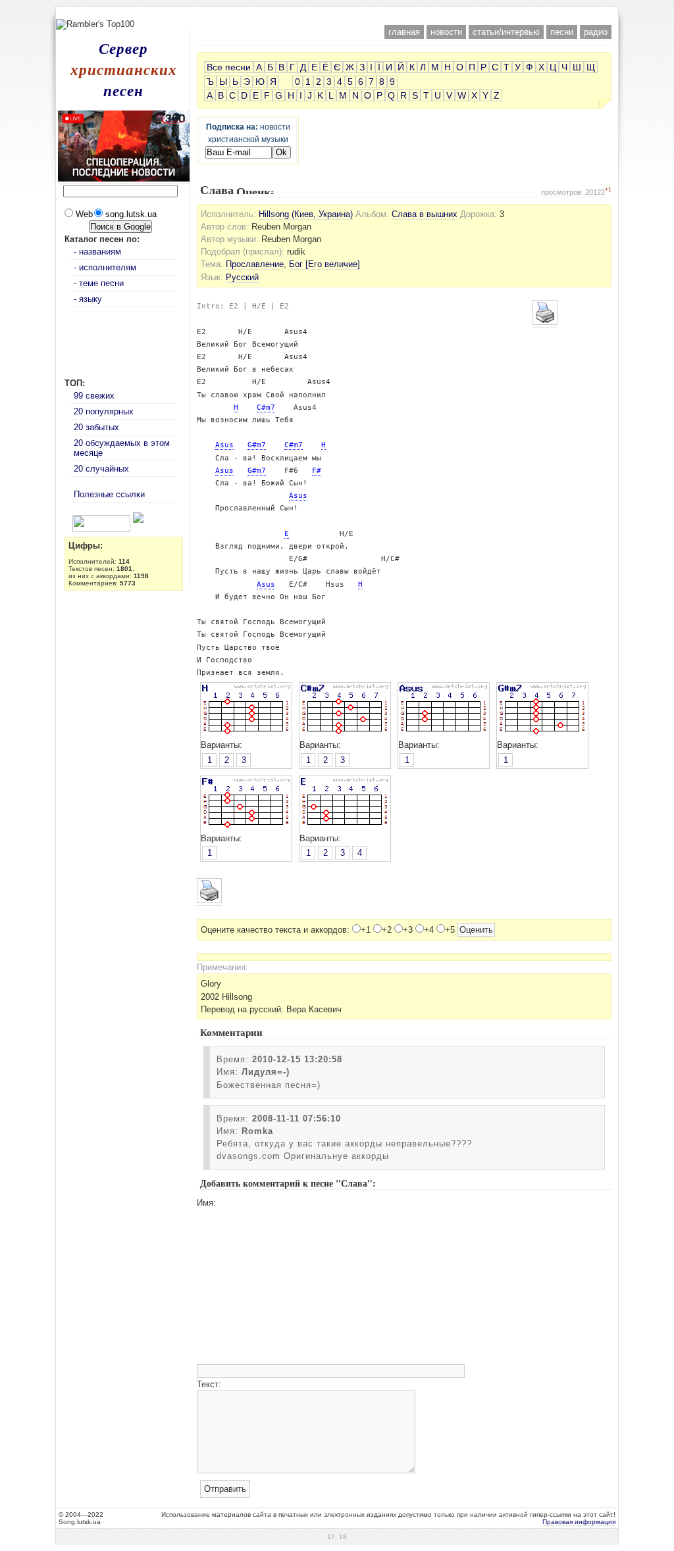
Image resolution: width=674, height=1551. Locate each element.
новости (446, 32)
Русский (242, 277)
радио (596, 32)
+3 (408, 930)
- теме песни (99, 283)
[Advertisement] (337, 12)
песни (561, 32)
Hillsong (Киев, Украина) (306, 214)
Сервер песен (123, 69)
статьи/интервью (506, 32)
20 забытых (96, 427)
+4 (429, 930)
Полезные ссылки (109, 494)
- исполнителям (105, 267)
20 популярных (104, 411)
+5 (450, 930)
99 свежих (94, 396)
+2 (387, 930)
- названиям (97, 252)
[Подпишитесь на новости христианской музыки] (67, 520)
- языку (88, 299)
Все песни (229, 67)
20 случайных (101, 469)
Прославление (255, 264)
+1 (366, 930)
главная (404, 32)
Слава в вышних (424, 214)
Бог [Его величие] (324, 264)
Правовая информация (578, 1521)
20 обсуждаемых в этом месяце (122, 448)
